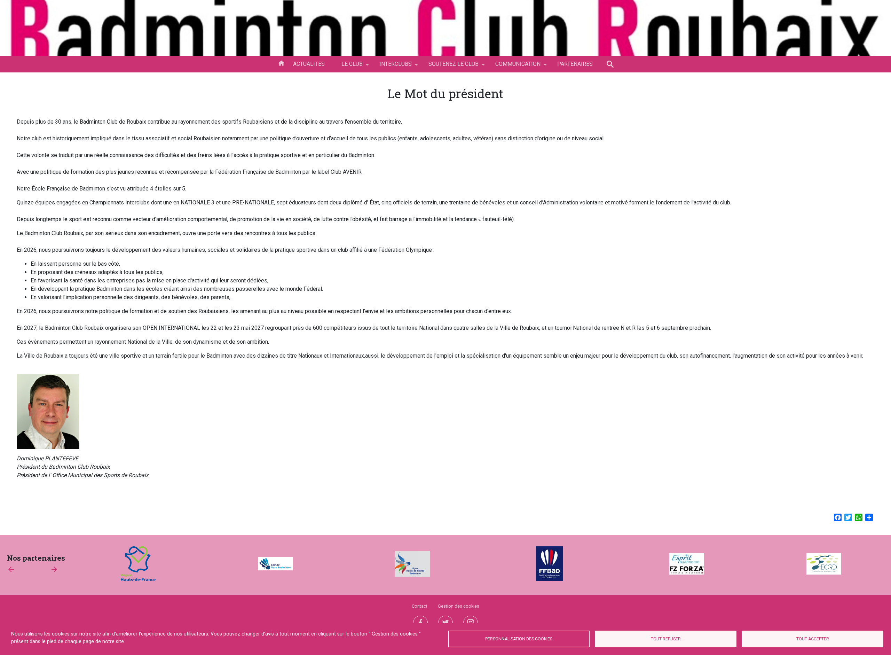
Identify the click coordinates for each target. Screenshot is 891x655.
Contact (419, 606)
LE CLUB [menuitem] (348, 66)
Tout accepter (812, 639)
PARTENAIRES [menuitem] (575, 64)
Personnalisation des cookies (518, 639)
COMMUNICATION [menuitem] (514, 66)
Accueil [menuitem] (281, 63)
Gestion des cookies (458, 606)
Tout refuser (666, 639)
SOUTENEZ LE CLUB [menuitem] (449, 66)
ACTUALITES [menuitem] (309, 64)
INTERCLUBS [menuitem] (391, 66)
